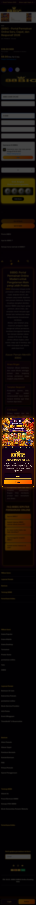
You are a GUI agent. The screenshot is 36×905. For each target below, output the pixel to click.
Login (18, 476)
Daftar (18, 482)
